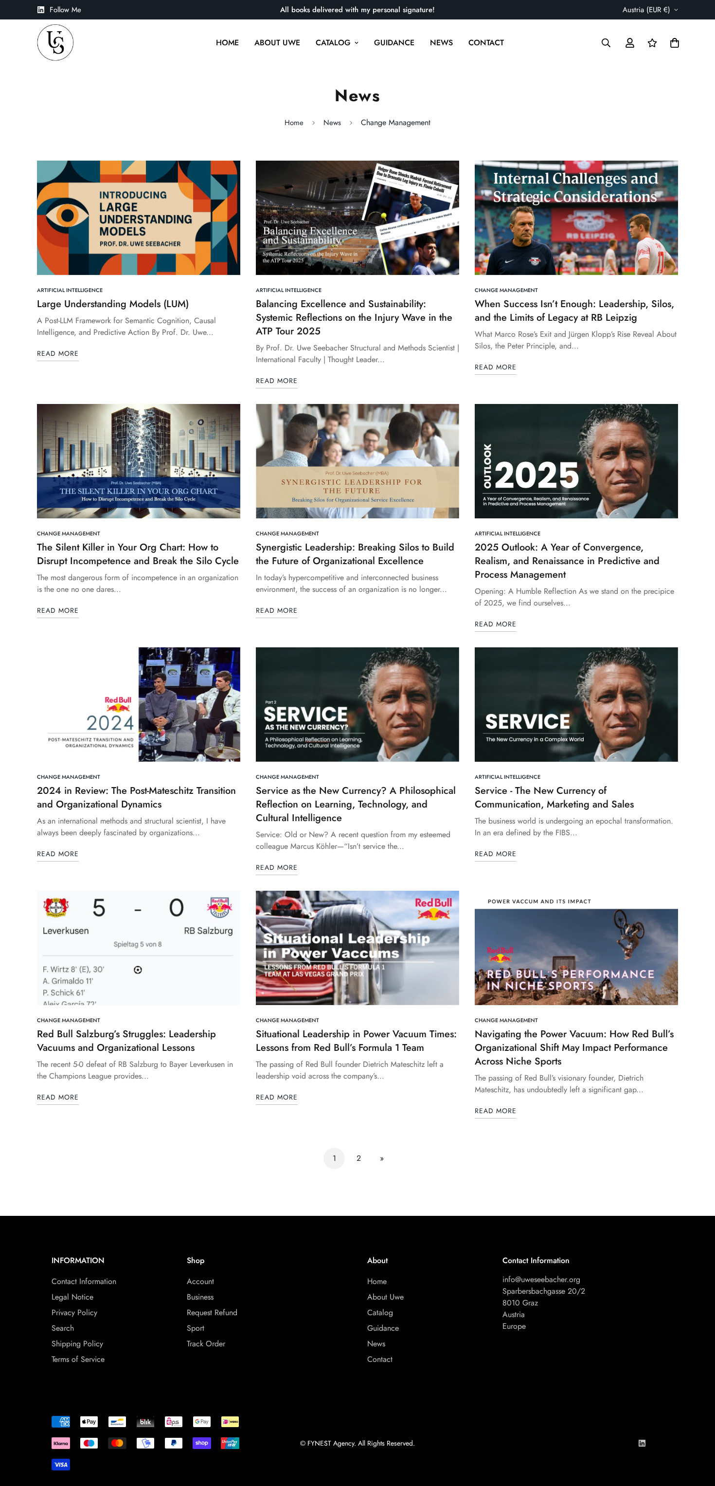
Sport (195, 1328)
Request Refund (212, 1312)
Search (63, 1328)
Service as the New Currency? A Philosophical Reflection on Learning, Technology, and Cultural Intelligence (356, 804)
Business (200, 1297)
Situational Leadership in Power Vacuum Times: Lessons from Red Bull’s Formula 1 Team (356, 1041)
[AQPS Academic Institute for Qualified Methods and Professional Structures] (55, 42)
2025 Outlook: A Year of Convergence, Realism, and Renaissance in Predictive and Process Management (567, 561)
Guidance (394, 42)
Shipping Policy (77, 1343)
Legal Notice (72, 1297)
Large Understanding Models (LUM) (113, 304)
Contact (486, 42)
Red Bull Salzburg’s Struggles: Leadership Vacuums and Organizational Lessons (126, 1041)
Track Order (206, 1343)
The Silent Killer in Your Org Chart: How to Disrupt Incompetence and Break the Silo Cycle (138, 554)
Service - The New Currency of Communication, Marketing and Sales (554, 797)
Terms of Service (78, 1359)
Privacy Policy (74, 1312)
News (441, 42)
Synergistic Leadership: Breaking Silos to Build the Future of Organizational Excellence (355, 554)
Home (227, 42)
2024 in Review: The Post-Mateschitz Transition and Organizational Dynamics (136, 797)
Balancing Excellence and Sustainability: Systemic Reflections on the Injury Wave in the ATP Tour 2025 (354, 317)
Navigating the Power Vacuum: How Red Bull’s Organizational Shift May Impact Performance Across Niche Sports (574, 1047)
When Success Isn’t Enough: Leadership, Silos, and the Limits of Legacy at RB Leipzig (574, 311)
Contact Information (84, 1281)
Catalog (333, 42)
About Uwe (277, 42)
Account (200, 1281)
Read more (58, 353)
